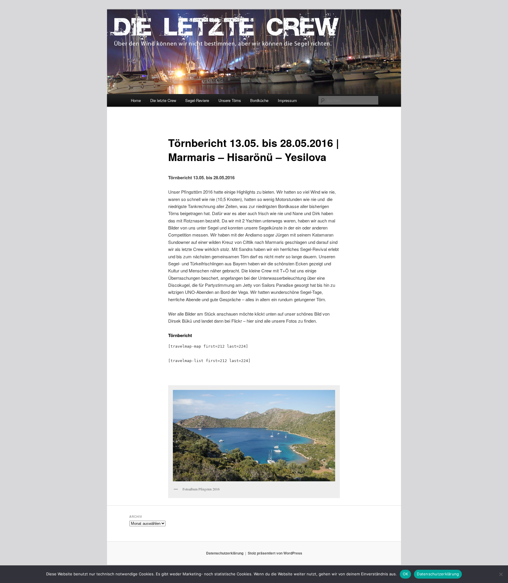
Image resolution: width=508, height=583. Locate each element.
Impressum (287, 100)
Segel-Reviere (197, 100)
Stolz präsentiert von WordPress (275, 553)
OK (405, 574)
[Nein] (501, 574)
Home (136, 100)
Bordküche (259, 100)
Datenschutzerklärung (224, 553)
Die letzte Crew (163, 100)
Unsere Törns (229, 100)
